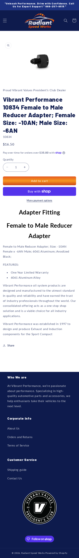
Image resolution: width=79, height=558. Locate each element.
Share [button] (11, 345)
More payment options (39, 200)
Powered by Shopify (56, 553)
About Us (13, 428)
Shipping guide (17, 469)
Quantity (8, 159)
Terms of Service (18, 445)
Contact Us (14, 478)
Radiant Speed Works (33, 553)
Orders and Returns (20, 437)
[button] (5, 20)
